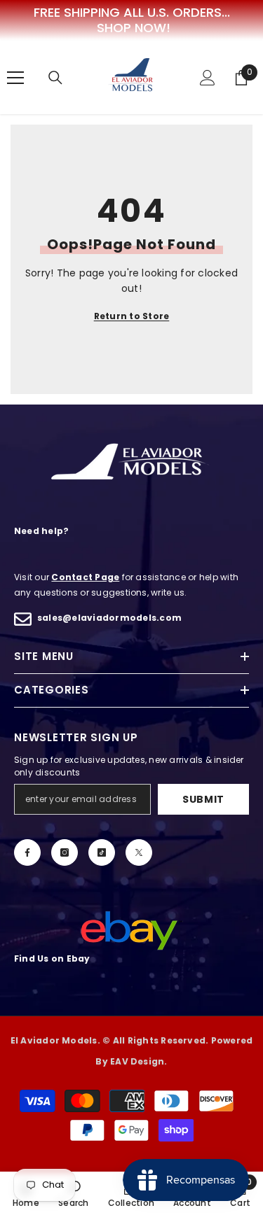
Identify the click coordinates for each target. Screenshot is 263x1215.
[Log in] (207, 77)
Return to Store (132, 316)
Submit (203, 799)
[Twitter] (139, 852)
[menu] (15, 77)
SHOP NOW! (133, 28)
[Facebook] (27, 852)
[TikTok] (101, 852)
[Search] (55, 77)
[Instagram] (64, 852)
